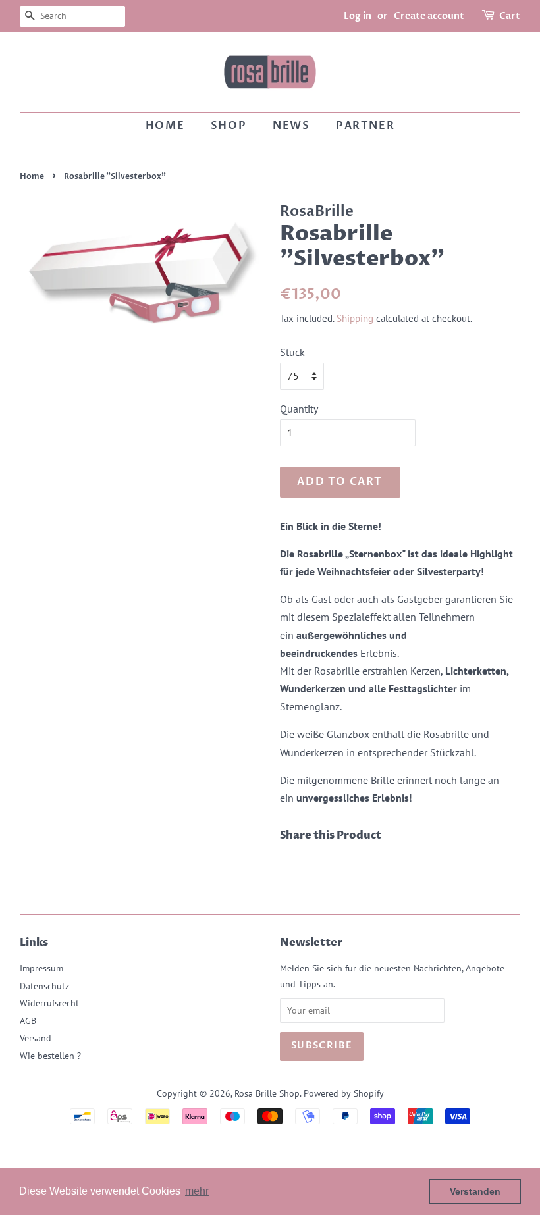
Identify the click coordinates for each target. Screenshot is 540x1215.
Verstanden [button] (475, 1191)
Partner (365, 125)
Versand (35, 1038)
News (291, 125)
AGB (28, 1021)
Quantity (299, 408)
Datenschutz (44, 986)
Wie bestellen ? (50, 1056)
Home (165, 125)
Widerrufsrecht (49, 1003)
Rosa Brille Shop (267, 1093)
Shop (228, 125)
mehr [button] (197, 1191)
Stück (292, 352)
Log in (357, 16)
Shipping (355, 318)
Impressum (41, 968)
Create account (429, 16)
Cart (509, 16)
